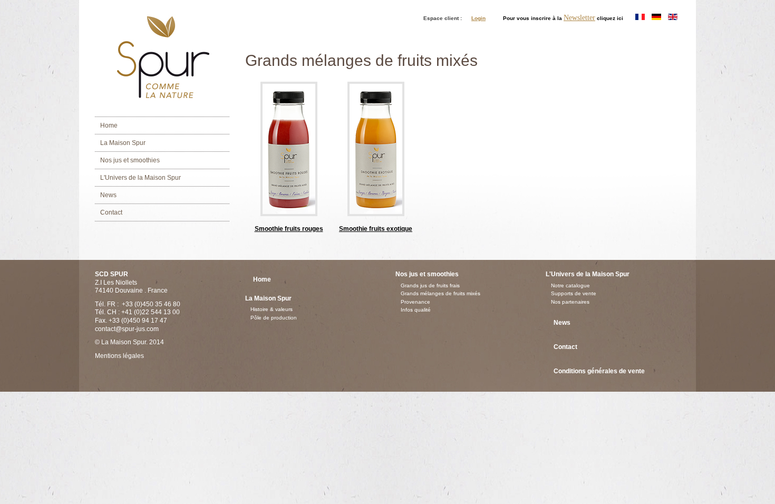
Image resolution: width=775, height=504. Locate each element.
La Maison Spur (123, 143)
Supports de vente (573, 293)
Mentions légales (119, 356)
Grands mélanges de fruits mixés (440, 293)
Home (109, 125)
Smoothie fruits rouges (289, 228)
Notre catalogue (570, 285)
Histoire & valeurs (271, 309)
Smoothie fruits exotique (375, 228)
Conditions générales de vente (599, 371)
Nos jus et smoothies (130, 160)
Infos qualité (416, 310)
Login (478, 18)
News (108, 195)
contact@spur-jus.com (127, 329)
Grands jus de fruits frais (430, 285)
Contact (111, 212)
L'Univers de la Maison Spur (140, 177)
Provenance (415, 302)
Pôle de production (273, 318)
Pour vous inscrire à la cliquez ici (563, 18)
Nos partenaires (570, 302)
